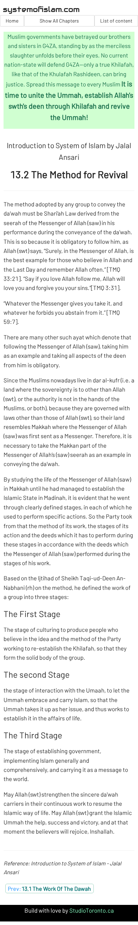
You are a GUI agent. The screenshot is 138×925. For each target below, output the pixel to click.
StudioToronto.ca (91, 910)
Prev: (49, 888)
